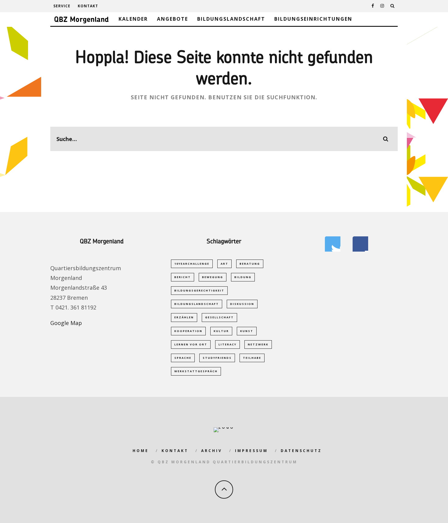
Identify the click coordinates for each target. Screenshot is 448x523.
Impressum (251, 450)
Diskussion (242, 304)
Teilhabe (252, 358)
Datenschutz (301, 450)
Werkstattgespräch (196, 371)
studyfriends (217, 358)
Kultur (221, 331)
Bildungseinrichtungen (313, 19)
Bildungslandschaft (231, 19)
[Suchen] (392, 6)
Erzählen (184, 317)
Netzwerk (258, 344)
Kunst (246, 331)
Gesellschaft (219, 317)
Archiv (211, 450)
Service (61, 6)
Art (224, 264)
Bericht (182, 277)
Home (141, 450)
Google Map (66, 323)
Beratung (250, 264)
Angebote (172, 19)
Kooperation (188, 331)
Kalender (133, 19)
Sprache (182, 358)
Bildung (242, 277)
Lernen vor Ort (190, 344)
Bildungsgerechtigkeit (199, 290)
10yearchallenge (191, 264)
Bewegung (212, 277)
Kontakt (88, 6)
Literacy (227, 344)
